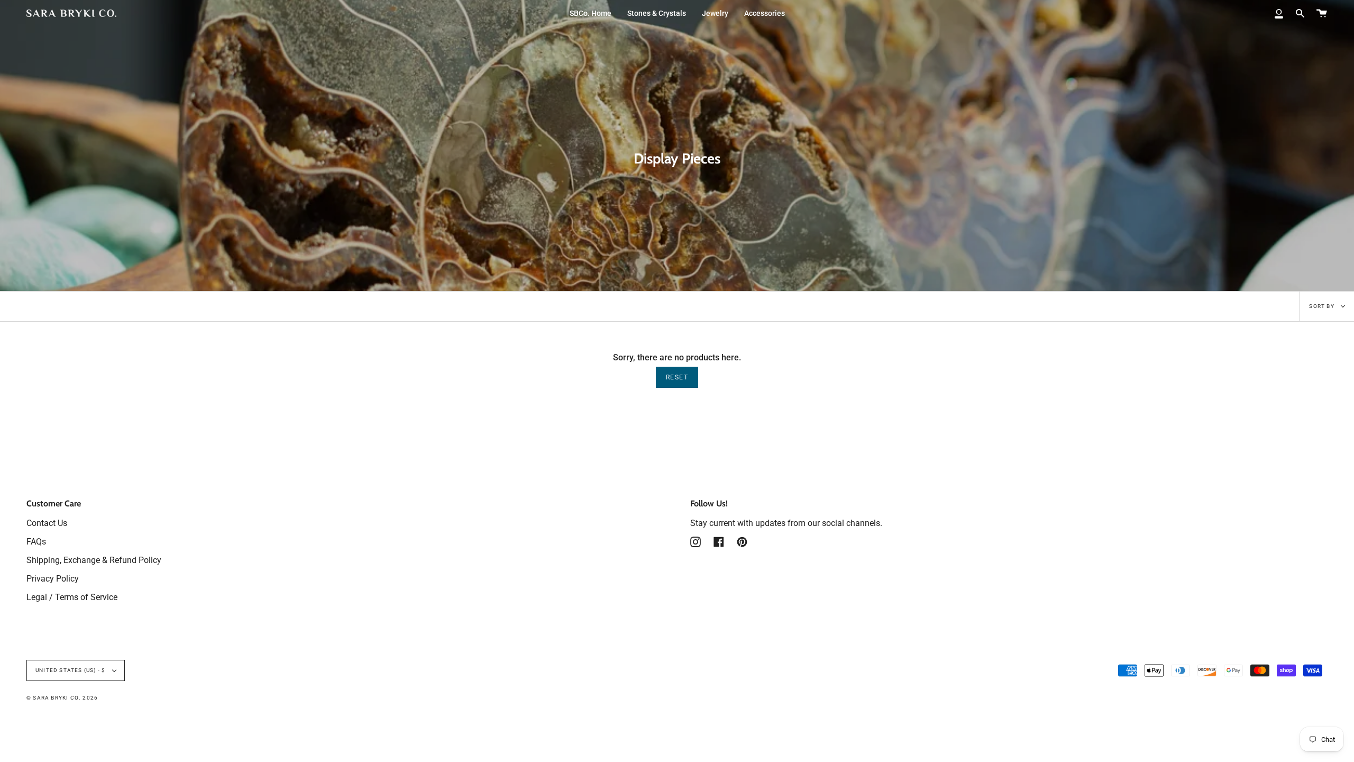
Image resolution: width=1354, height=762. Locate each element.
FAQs (36, 542)
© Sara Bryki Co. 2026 (62, 698)
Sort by (1322, 306)
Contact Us (46, 523)
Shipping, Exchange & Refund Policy (93, 560)
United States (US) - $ (71, 670)
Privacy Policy (52, 579)
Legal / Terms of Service (71, 597)
